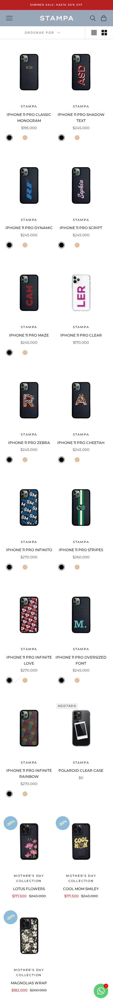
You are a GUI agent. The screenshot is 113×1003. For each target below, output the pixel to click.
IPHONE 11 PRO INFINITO (29, 550)
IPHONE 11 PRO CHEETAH (81, 442)
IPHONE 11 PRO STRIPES (81, 550)
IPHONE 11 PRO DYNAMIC (29, 227)
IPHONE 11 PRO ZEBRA (29, 442)
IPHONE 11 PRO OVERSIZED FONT (80, 660)
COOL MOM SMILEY (81, 888)
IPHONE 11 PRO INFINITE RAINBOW (29, 773)
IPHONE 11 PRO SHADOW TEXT (81, 117)
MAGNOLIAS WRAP (29, 983)
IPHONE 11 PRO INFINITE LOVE (29, 660)
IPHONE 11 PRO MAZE (29, 335)
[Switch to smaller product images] (104, 32)
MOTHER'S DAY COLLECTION (29, 878)
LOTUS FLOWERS (29, 888)
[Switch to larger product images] (94, 32)
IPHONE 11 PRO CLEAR (81, 335)
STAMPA (29, 106)
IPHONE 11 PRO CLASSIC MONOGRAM (29, 117)
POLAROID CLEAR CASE (80, 770)
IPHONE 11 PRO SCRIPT (81, 227)
